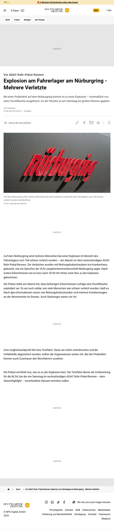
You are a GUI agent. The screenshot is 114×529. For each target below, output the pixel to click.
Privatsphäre (56, 510)
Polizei (17, 20)
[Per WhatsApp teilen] (98, 123)
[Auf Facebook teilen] (84, 123)
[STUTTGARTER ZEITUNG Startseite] (57, 10)
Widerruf (106, 518)
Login (109, 10)
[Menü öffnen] (5, 10)
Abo (96, 10)
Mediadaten (104, 510)
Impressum (104, 514)
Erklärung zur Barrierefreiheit (57, 514)
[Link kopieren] (77, 123)
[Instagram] (46, 502)
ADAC (7, 20)
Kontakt (92, 514)
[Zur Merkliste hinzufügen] (108, 123)
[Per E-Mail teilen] (91, 123)
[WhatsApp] (52, 502)
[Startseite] (8, 489)
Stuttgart (27, 20)
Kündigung (80, 514)
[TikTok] (58, 502)
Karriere (69, 510)
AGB (77, 510)
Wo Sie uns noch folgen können (93, 502)
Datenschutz (89, 510)
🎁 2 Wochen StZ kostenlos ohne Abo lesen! (57, 2)
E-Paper (15, 10)
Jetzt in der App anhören (19, 123)
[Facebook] (64, 502)
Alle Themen (40, 20)
